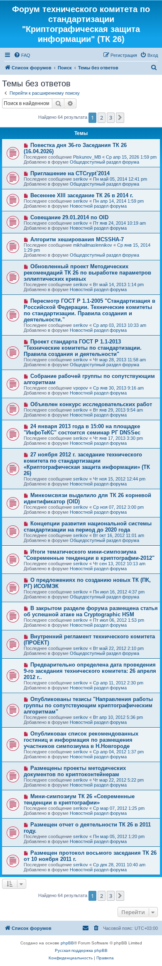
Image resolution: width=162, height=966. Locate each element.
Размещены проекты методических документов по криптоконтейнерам (75, 771)
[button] (120, 118)
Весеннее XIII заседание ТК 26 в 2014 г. (81, 195)
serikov (80, 179)
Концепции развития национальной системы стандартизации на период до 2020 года (88, 526)
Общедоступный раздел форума (104, 161)
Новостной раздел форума (98, 205)
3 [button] (110, 117)
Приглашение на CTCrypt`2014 (70, 173)
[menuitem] (22, 55)
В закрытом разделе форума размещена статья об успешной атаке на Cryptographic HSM (91, 611)
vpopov (80, 387)
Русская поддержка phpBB (81, 950)
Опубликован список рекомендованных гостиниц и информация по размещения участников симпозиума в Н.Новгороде (81, 740)
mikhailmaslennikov (92, 245)
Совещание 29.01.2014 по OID (69, 217)
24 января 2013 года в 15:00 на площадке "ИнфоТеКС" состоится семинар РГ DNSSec (82, 429)
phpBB (67, 943)
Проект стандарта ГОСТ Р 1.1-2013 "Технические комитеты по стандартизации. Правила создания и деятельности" (83, 347)
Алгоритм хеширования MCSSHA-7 (77, 239)
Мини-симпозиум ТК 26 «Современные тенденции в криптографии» (79, 799)
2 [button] (101, 117)
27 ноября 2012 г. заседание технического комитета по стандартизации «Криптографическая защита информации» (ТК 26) (87, 463)
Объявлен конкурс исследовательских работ (91, 404)
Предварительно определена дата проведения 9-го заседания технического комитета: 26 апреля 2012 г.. (90, 671)
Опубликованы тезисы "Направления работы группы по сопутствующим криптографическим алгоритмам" (88, 705)
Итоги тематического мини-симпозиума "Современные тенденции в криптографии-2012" (89, 555)
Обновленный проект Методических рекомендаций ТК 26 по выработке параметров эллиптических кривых (87, 272)
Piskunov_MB (87, 156)
